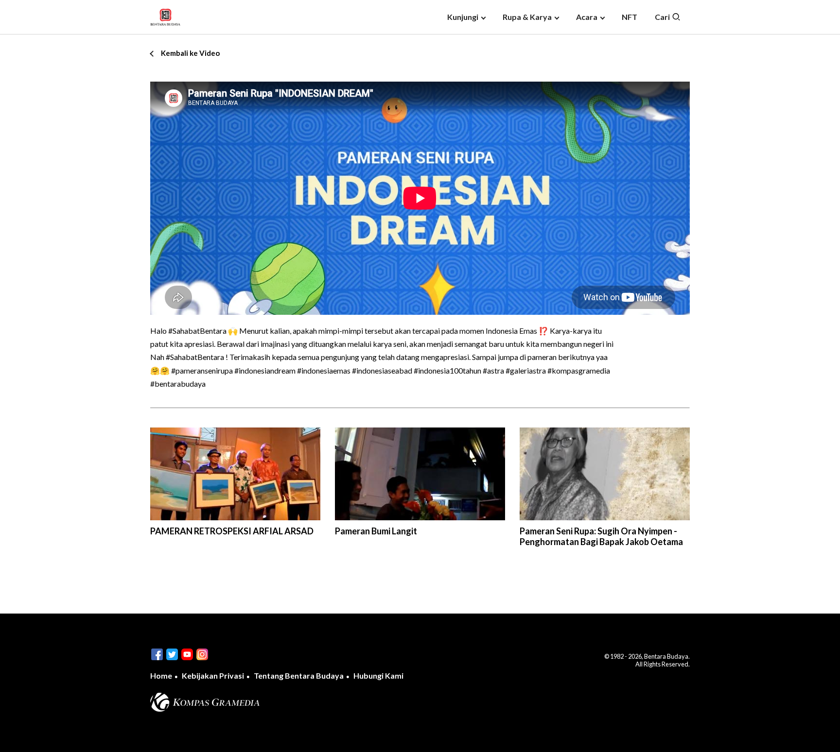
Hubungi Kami (378, 675)
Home (161, 675)
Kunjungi (462, 16)
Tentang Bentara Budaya (299, 675)
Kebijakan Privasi (213, 675)
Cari (663, 16)
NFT (629, 16)
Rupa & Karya (527, 16)
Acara (586, 16)
